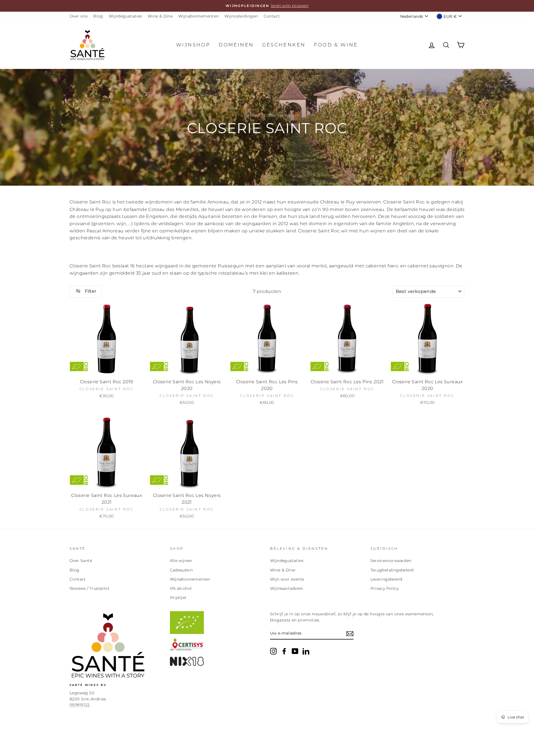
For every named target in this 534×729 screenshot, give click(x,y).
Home (254, 115)
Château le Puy (337, 202)
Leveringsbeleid (386, 579)
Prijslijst (178, 597)
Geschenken (284, 45)
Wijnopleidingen (241, 16)
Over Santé (81, 560)
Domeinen (236, 45)
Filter (90, 291)
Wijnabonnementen (198, 16)
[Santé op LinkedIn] (306, 651)
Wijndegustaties (125, 16)
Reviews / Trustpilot (90, 588)
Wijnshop (193, 45)
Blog (98, 16)
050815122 (80, 705)
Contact (272, 16)
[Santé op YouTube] (295, 651)
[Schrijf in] (349, 633)
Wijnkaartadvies (286, 588)
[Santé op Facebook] (284, 651)
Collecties (274, 115)
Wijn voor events (287, 579)
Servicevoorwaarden (391, 560)
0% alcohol (181, 588)
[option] (267, 6)
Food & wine (336, 45)
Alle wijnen (181, 560)
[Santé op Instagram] (273, 651)
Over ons (79, 16)
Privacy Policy (384, 588)
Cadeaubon (181, 570)
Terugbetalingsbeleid (392, 570)
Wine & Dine (160, 16)
